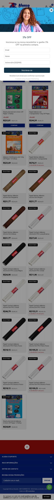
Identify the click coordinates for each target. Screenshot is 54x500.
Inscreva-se (27, 70)
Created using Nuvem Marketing (27, 79)
